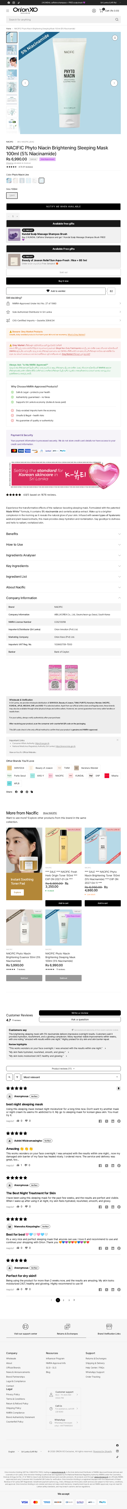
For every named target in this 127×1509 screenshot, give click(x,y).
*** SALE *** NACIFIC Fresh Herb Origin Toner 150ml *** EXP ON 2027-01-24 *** (61, 875)
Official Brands (13, 1367)
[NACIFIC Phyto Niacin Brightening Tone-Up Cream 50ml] (28, 180)
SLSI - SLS (51, 1367)
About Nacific (15, 587)
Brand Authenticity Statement (20, 1417)
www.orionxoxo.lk (58, 1472)
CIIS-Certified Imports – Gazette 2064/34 (33, 320)
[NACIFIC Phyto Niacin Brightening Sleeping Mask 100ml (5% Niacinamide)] (41, 180)
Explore (17, 892)
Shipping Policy (13, 1408)
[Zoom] (115, 38)
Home (8, 29)
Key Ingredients (17, 566)
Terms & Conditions (15, 1399)
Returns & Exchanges (96, 1358)
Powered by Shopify (102, 1451)
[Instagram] (13, 2)
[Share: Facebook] (16, 792)
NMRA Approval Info (56, 1363)
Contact (10, 1386)
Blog (48, 1372)
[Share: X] (22, 792)
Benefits (12, 534)
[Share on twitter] (106, 1121)
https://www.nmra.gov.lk (66, 746)
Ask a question (80, 1019)
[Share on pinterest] (119, 1121)
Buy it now (64, 281)
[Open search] (9, 1077)
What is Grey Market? (76, 334)
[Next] (114, 83)
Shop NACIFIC (50, 813)
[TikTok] (18, 2)
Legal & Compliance (15, 1381)
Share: (9, 792)
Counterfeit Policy (14, 1421)
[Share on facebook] (100, 1121)
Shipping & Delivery (95, 1363)
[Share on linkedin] (113, 1121)
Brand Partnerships (15, 1376)
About (9, 1363)
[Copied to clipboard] (32, 792)
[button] (63, 206)
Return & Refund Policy (17, 1403)
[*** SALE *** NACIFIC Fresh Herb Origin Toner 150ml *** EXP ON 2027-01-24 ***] (63, 846)
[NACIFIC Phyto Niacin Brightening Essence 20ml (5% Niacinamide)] (22, 180)
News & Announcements (18, 1372)
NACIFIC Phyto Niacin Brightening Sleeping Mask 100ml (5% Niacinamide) (60, 957)
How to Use (14, 544)
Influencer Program (55, 1358)
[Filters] (17, 1077)
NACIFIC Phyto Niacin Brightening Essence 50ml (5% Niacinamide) (23, 957)
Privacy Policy (13, 1394)
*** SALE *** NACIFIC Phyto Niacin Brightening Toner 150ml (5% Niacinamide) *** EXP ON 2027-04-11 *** (102, 877)
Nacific (9, 142)
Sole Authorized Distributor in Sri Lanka (32, 312)
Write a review (80, 1012)
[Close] (117, 739)
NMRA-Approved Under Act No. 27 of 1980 (34, 303)
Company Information (21, 598)
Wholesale (11, 1358)
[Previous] (25, 83)
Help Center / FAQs (95, 1367)
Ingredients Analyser (21, 555)
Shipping (9, 163)
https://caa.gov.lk (42, 743)
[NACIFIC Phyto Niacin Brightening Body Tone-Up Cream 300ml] (35, 180)
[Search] (117, 19)
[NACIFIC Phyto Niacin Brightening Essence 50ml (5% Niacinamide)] (15, 180)
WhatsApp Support (95, 1372)
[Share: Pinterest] (27, 792)
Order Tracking (93, 1376)
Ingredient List (16, 576)
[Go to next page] (74, 1300)
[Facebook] (8, 2)
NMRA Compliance (15, 1412)
